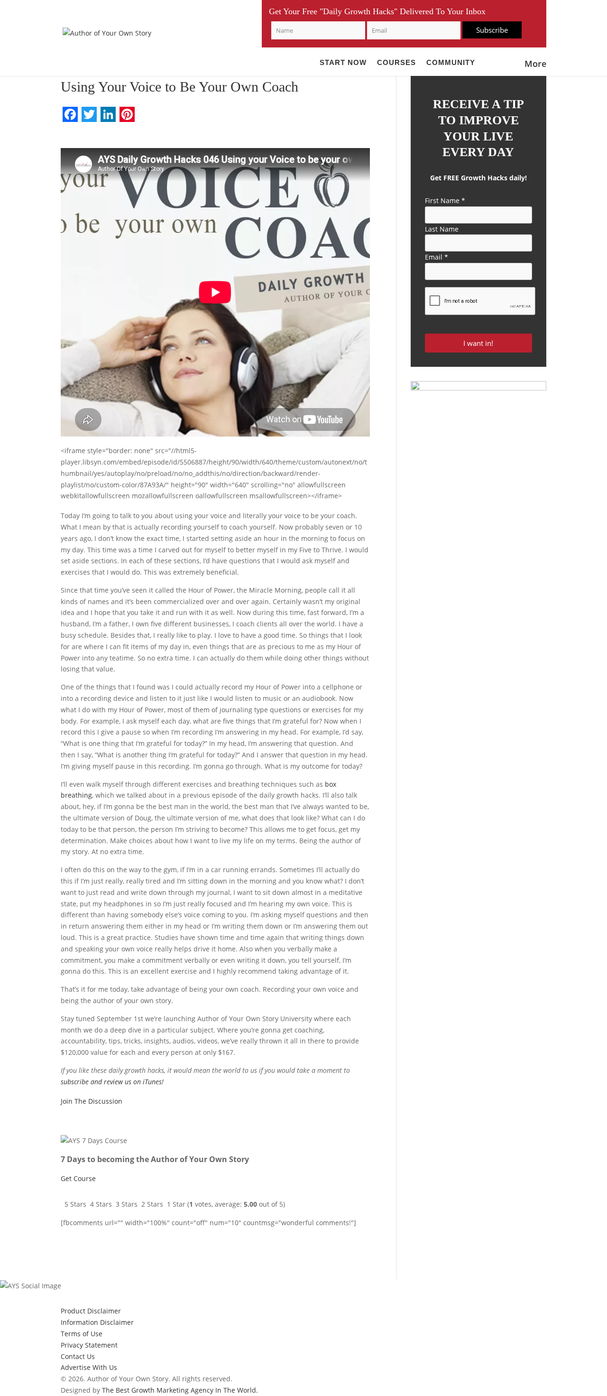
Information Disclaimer (97, 1322)
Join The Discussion (91, 1101)
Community (450, 62)
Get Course (78, 1178)
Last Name (442, 228)
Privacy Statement (89, 1344)
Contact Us (78, 1356)
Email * (436, 256)
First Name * (445, 200)
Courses (396, 62)
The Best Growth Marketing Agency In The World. (180, 1390)
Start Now (343, 62)
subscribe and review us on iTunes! (112, 1081)
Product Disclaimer (91, 1310)
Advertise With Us (89, 1367)
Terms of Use (81, 1333)
